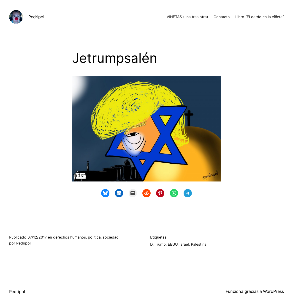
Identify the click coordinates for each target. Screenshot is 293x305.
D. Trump (158, 244)
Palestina (198, 244)
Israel (184, 244)
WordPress (273, 291)
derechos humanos (69, 237)
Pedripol (36, 16)
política (94, 237)
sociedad (111, 237)
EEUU (173, 244)
